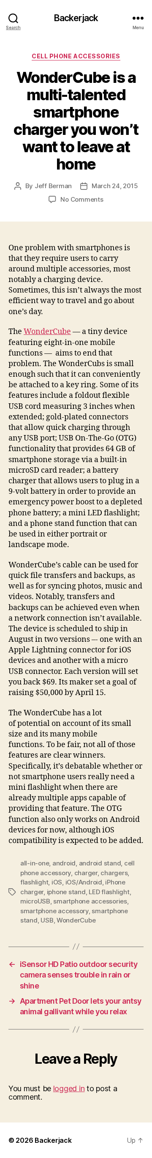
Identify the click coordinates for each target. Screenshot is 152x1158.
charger (86, 873)
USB (47, 920)
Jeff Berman (53, 186)
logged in (69, 1088)
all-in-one (34, 863)
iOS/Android (83, 882)
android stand (100, 863)
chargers (114, 873)
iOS (57, 882)
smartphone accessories (90, 901)
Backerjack (76, 18)
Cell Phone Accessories (76, 56)
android (64, 863)
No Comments (81, 199)
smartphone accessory (54, 911)
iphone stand (66, 892)
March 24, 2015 (115, 186)
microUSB (35, 901)
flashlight (34, 882)
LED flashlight (109, 892)
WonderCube (47, 332)
